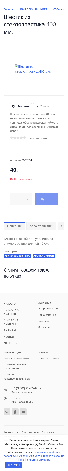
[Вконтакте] (7, 411)
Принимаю (13, 464)
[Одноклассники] (15, 411)
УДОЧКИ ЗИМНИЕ (43, 255)
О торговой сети (48, 308)
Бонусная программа (17, 357)
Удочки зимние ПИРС (17, 255)
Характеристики (41, 226)
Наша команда (47, 314)
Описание (14, 226)
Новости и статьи (48, 357)
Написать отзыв (37, 138)
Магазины (44, 327)
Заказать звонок (21, 392)
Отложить (23, 106)
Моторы (11, 342)
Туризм (10, 330)
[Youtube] (23, 411)
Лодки (9, 336)
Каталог (11, 303)
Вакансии (43, 321)
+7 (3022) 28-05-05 (24, 388)
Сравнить (46, 106)
